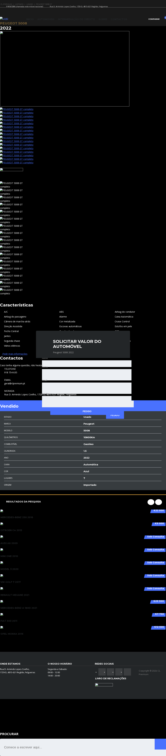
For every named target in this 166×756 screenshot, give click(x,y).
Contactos (119, 19)
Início (30, 19)
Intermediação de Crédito (76, 19)
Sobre (103, 19)
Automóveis (45, 19)
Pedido (87, 411)
